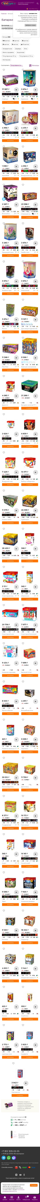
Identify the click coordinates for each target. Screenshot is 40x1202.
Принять (34, 1185)
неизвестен (33, 9)
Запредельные (7, 48)
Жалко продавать (8, 52)
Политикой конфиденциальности (13, 1190)
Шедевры (18, 48)
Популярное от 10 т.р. (26, 56)
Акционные (20, 52)
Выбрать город (30, 25)
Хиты (25, 48)
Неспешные (6, 60)
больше (6, 37)
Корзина (34, 1199)
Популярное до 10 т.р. (9, 56)
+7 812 (10, 1151)
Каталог (11, 1199)
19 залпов (25, 44)
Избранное (26, 1198)
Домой (5, 1199)
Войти (19, 1199)
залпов (6, 40)
